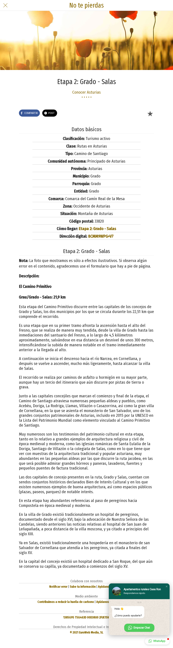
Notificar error (58, 587)
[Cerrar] (5, 5)
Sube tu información (83, 587)
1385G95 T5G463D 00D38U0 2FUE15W (86, 617)
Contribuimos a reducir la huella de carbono (66, 602)
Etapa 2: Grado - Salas (97, 228)
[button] (166, 586)
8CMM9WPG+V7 (101, 236)
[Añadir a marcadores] (150, 113)
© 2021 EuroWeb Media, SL (86, 632)
